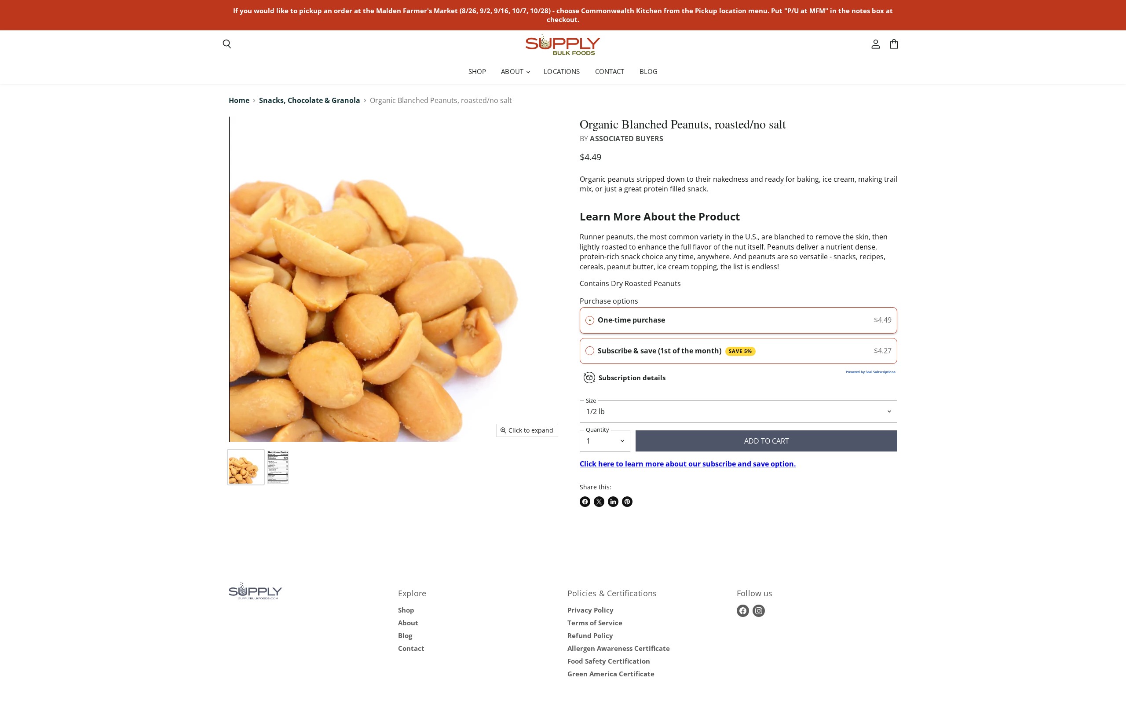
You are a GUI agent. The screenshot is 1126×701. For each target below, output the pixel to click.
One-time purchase (631, 320)
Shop (477, 71)
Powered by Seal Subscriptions (871, 372)
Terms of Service (594, 622)
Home (239, 100)
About (513, 71)
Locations (562, 71)
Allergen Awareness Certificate (618, 648)
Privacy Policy (590, 610)
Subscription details (632, 377)
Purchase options (609, 301)
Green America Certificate (610, 673)
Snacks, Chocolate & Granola (309, 100)
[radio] (589, 320)
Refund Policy (590, 635)
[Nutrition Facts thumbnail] (278, 467)
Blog (649, 71)
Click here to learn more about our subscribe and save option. (688, 464)
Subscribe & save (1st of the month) (675, 351)
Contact (610, 71)
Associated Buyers (626, 138)
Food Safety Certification (608, 661)
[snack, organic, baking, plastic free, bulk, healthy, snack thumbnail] (246, 467)
